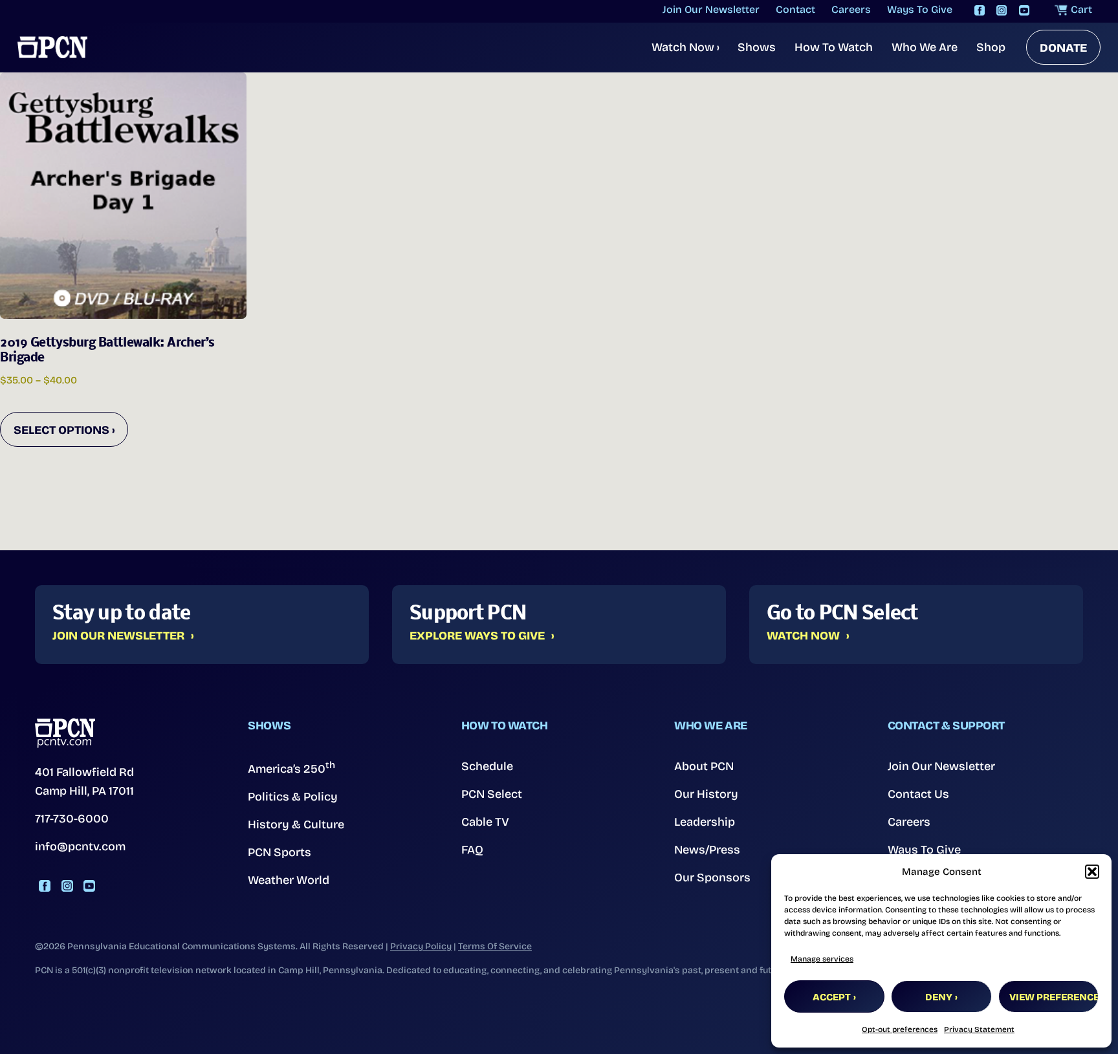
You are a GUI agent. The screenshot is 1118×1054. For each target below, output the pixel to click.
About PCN (704, 766)
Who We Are (925, 47)
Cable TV (485, 822)
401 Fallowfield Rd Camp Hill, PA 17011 (84, 781)
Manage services (822, 958)
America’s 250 (291, 767)
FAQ (472, 850)
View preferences (1054, 997)
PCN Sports (279, 852)
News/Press (707, 850)
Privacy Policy (421, 946)
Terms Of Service (495, 946)
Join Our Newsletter (118, 636)
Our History (706, 794)
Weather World (288, 880)
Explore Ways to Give (477, 636)
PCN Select (491, 794)
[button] (1092, 871)
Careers (909, 822)
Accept (832, 997)
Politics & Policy (293, 797)
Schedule (487, 766)
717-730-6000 (72, 819)
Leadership (704, 822)
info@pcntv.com (80, 846)
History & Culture (296, 824)
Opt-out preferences (899, 1029)
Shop (990, 47)
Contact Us (918, 794)
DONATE (1063, 48)
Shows (757, 47)
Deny (938, 997)
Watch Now (685, 47)
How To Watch (834, 47)
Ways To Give (924, 850)
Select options (61, 430)
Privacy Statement (979, 1029)
